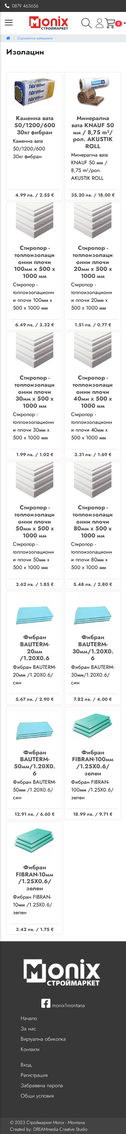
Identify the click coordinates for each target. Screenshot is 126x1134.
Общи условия (37, 1095)
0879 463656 (23, 6)
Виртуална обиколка (43, 1039)
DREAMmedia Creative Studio (60, 1129)
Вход (26, 1064)
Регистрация (34, 1075)
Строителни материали (35, 38)
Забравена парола (42, 1085)
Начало (29, 1018)
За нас (28, 1028)
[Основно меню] (8, 23)
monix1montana (67, 1005)
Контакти (30, 1049)
